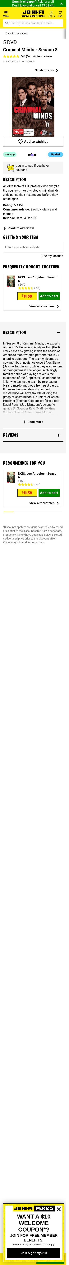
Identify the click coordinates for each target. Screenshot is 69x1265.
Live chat (26, 5)
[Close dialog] (58, 1222)
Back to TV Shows (17, 33)
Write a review (42, 56)
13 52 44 (47, 5)
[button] (11, 14)
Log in (20, 165)
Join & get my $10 (34, 1253)
